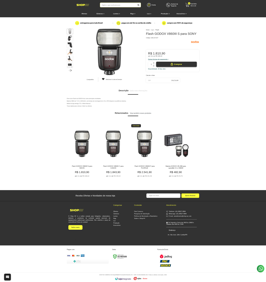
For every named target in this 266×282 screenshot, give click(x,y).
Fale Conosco (138, 211)
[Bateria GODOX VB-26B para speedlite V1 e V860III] (175, 151)
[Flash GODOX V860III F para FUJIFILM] (144, 151)
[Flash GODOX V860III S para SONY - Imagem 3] (70, 45)
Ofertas (115, 211)
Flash (157, 30)
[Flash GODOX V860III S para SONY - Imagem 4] (70, 51)
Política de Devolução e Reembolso (145, 216)
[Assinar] (190, 195)
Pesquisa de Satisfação (142, 213)
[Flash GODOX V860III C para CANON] (113, 151)
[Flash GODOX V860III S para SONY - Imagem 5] (70, 58)
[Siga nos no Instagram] (81, 240)
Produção (116, 223)
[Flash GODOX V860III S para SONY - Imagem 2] (70, 38)
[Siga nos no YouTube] (76, 240)
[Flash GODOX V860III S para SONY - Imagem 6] (70, 65)
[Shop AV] (83, 5)
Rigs (114, 218)
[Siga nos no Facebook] (71, 240)
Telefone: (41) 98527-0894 (177, 211)
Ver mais (82, 175)
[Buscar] (138, 5)
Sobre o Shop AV (139, 218)
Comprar (178, 64)
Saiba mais (75, 227)
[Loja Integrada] (123, 279)
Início (148, 30)
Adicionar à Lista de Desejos (114, 79)
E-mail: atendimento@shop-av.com (179, 216)
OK (175, 80)
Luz (152, 30)
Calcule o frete (150, 75)
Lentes (115, 216)
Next (71, 70)
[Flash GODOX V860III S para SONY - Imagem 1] (70, 31)
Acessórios (117, 225)
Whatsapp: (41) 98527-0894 (177, 213)
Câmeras (116, 213)
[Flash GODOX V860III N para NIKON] (82, 151)
